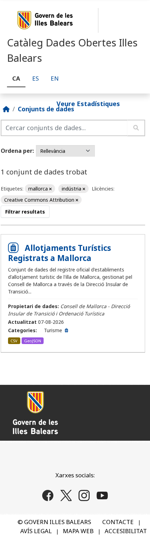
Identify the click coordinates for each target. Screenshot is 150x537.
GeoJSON (32, 340)
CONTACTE (118, 522)
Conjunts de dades (46, 109)
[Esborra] (50, 189)
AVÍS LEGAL (36, 531)
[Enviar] (136, 128)
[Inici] (6, 109)
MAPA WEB (78, 531)
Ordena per (16, 151)
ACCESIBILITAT (126, 531)
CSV (13, 340)
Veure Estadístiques (88, 103)
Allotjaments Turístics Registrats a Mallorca (59, 253)
